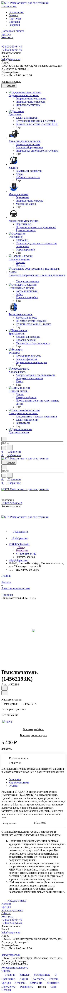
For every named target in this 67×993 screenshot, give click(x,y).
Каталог (6, 903)
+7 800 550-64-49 (11, 46)
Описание (15, 779)
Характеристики (19, 782)
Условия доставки (12, 910)
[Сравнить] (4, 693)
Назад (21, 547)
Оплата (13, 785)
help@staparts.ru (10, 59)
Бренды (6, 906)
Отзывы (13, 15)
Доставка (14, 21)
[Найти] (10, 447)
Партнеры (15, 18)
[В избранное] (4, 688)
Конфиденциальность (14, 967)
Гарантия (14, 24)
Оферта (6, 913)
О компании (16, 12)
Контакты (7, 916)
